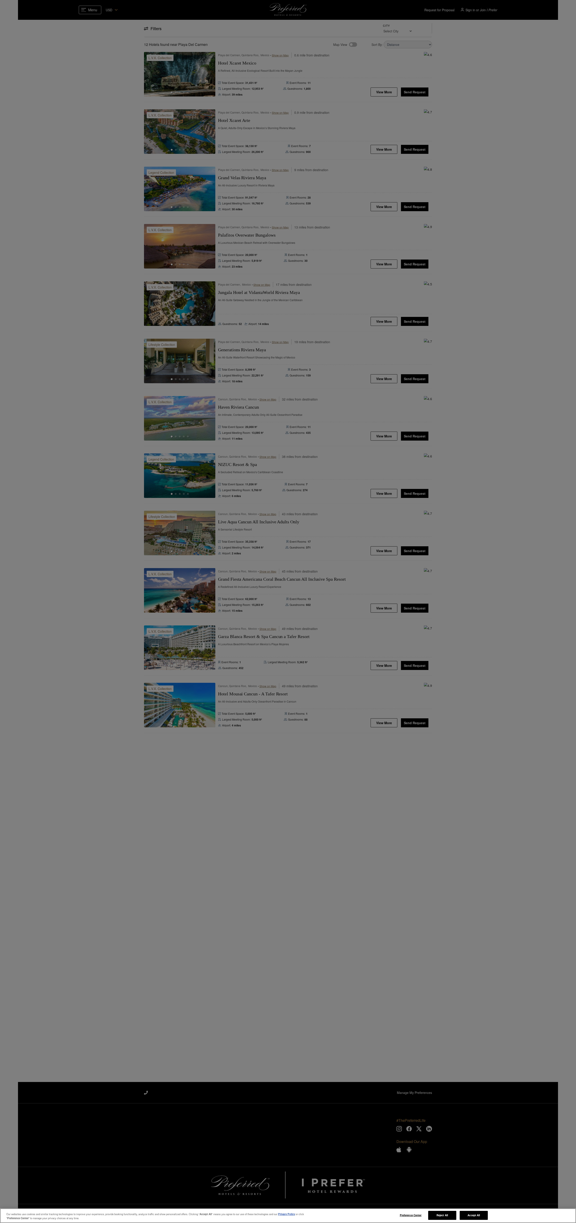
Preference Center (411, 1215)
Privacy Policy (286, 1214)
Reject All (442, 1215)
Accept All (474, 1215)
